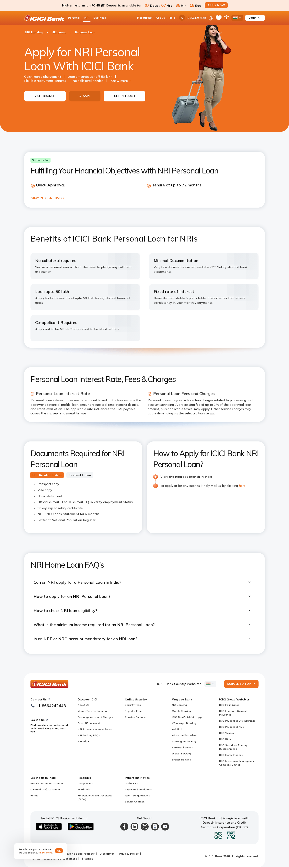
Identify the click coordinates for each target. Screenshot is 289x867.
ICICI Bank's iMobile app (187, 717)
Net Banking (179, 704)
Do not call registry (81, 853)
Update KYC (132, 783)
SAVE (86, 96)
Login (253, 17)
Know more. (46, 852)
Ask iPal (177, 729)
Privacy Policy (129, 853)
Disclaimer (106, 853)
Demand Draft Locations (45, 789)
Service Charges (135, 801)
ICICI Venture (227, 732)
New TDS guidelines (137, 795)
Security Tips (133, 704)
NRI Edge (83, 741)
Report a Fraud (134, 710)
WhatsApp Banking (184, 723)
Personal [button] (74, 17)
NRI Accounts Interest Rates (95, 729)
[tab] (47, 475)
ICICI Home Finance (231, 754)
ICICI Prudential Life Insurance (237, 720)
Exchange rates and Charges (95, 717)
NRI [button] (86, 17)
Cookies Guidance (136, 717)
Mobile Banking (181, 710)
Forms (34, 795)
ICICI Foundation (229, 704)
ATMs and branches (184, 735)
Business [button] (99, 17)
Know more (119, 81)
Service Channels (182, 747)
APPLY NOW (216, 5)
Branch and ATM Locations (47, 783)
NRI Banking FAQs (89, 735)
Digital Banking (181, 753)
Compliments (86, 783)
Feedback (84, 789)
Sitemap (87, 858)
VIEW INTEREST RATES (47, 198)
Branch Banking (181, 759)
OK (59, 850)
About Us (83, 704)
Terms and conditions (138, 789)
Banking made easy (184, 741)
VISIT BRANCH (45, 96)
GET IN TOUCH (124, 96)
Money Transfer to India (92, 710)
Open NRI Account (89, 723)
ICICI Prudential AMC (231, 726)
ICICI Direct (225, 739)
